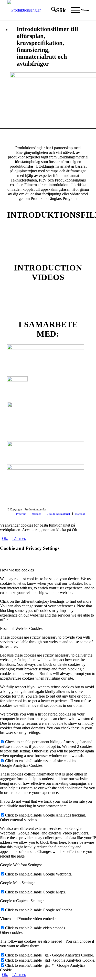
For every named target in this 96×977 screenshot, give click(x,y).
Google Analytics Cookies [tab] (21, 765)
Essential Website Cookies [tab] (21, 628)
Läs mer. (19, 538)
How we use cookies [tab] (17, 570)
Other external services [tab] (18, 820)
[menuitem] (56, 10)
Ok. (5, 538)
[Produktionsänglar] (39, 10)
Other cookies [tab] (11, 932)
